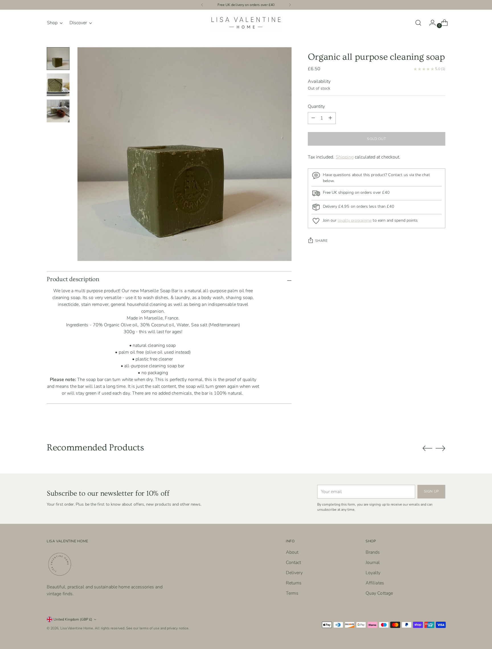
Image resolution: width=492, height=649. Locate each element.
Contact (293, 562)
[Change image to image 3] (58, 111)
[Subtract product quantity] (330, 118)
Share (321, 240)
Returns (294, 583)
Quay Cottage (379, 593)
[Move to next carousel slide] (440, 448)
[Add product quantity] (313, 118)
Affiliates (375, 583)
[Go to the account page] (430, 22)
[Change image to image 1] (58, 58)
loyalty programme (355, 220)
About (292, 552)
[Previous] (202, 5)
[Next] (290, 5)
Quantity (316, 106)
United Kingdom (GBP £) (73, 619)
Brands (373, 552)
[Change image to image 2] (58, 84)
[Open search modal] (418, 22)
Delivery (294, 573)
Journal (373, 562)
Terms (292, 593)
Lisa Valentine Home (76, 628)
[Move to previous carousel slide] (427, 448)
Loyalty (373, 573)
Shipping (345, 157)
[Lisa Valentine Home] (246, 22)
